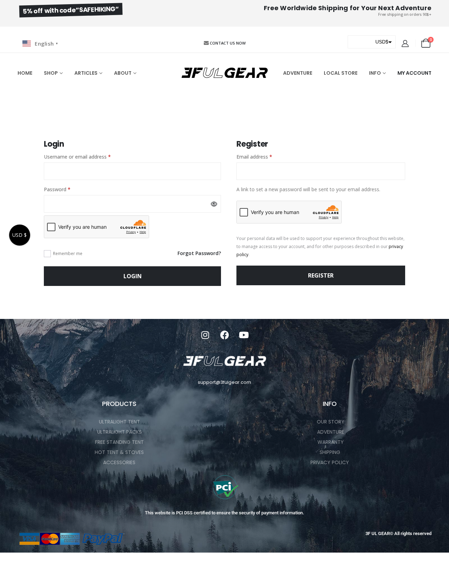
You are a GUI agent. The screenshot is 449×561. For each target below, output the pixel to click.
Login (132, 276)
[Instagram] (205, 334)
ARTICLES (86, 72)
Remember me (67, 253)
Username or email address (87, 156)
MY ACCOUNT (414, 72)
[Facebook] (224, 334)
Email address (264, 156)
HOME (25, 72)
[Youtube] (244, 334)
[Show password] (214, 204)
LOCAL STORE (340, 72)
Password (67, 189)
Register (321, 275)
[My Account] (405, 43)
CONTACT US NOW (228, 43)
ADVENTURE (297, 72)
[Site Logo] (224, 73)
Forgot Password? (199, 253)
